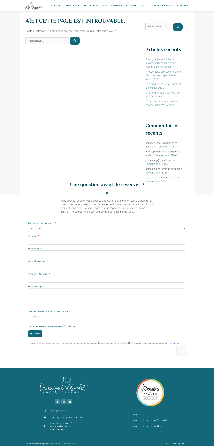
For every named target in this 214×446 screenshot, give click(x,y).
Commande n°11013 (163, 146)
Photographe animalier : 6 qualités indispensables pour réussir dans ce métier (161, 63)
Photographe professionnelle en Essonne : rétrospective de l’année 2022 (163, 75)
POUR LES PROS (74, 5)
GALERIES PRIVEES (163, 5)
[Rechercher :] (47, 40)
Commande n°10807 (156, 163)
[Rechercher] (75, 41)
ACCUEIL (56, 5)
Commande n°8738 (156, 172)
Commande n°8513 (156, 181)
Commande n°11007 (165, 155)
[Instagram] (63, 401)
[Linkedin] (69, 401)
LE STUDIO (132, 5)
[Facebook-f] (57, 401)
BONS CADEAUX (98, 5)
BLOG (145, 5)
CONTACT (182, 5)
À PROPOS (117, 5)
